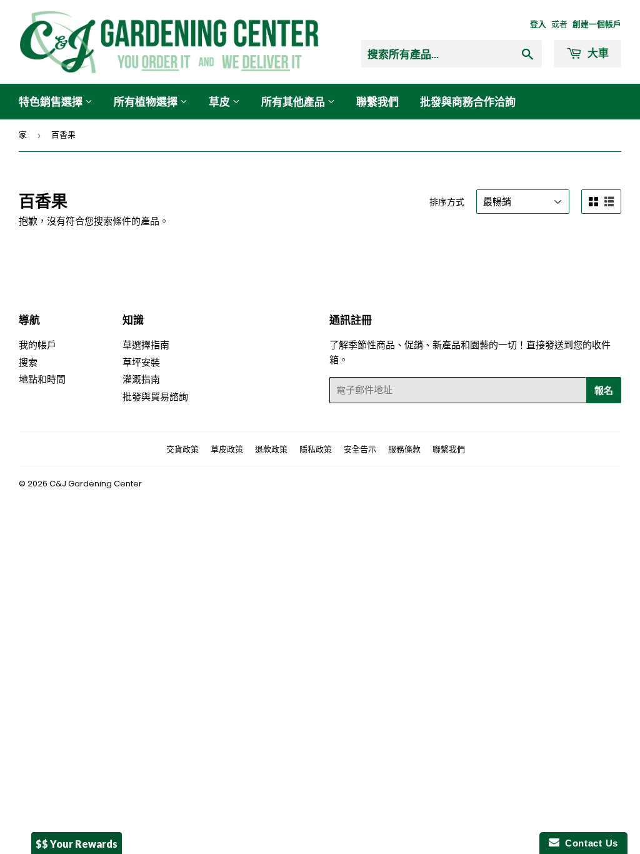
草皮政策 (227, 449)
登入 (538, 24)
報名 (603, 390)
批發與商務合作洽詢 (468, 101)
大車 (597, 52)
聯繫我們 (377, 101)
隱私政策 (315, 449)
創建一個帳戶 (596, 24)
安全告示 (360, 449)
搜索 (28, 362)
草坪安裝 (141, 362)
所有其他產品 (294, 101)
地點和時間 (42, 379)
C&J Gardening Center (95, 484)
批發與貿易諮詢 (155, 396)
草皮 (220, 101)
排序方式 (446, 202)
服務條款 (404, 449)
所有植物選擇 (147, 101)
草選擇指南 (145, 344)
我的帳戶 (37, 344)
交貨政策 (182, 449)
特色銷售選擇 (52, 101)
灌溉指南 (141, 379)
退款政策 (271, 449)
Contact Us (588, 843)
